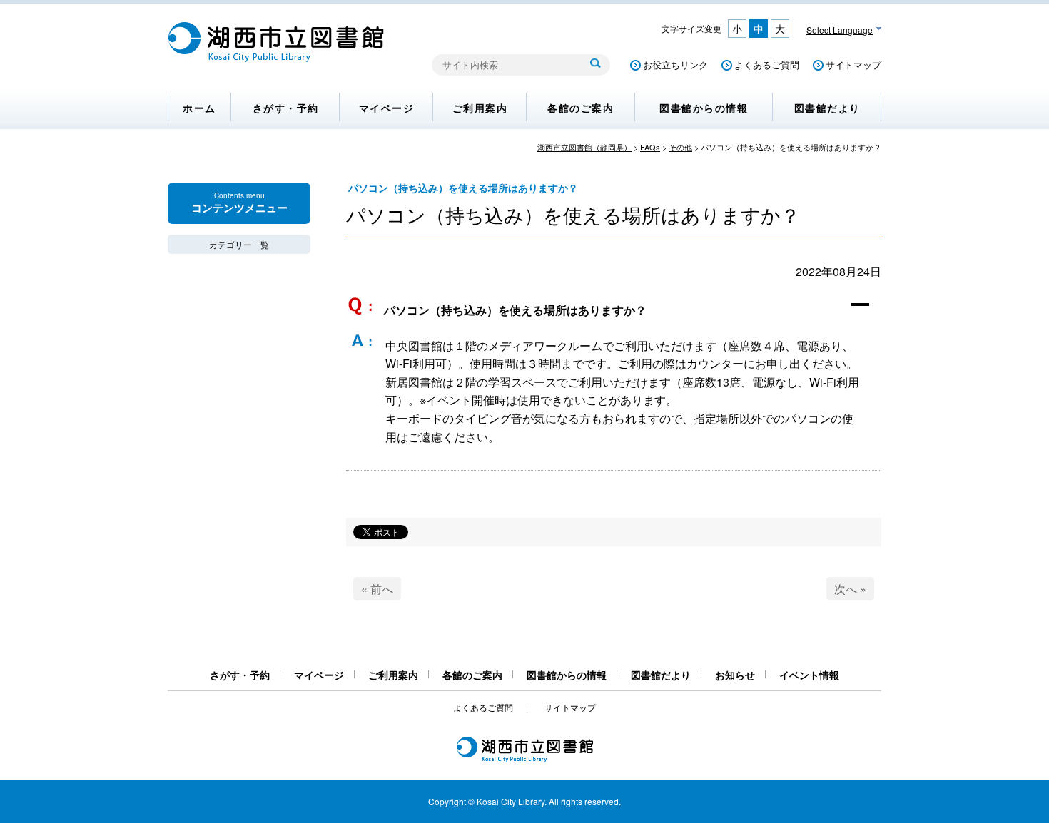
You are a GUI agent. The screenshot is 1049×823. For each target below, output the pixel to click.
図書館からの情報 (703, 108)
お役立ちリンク (675, 64)
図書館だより (827, 108)
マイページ (387, 108)
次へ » (850, 589)
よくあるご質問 (766, 64)
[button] (613, 311)
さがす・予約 (286, 108)
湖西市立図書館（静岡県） (584, 147)
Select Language (839, 30)
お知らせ (735, 675)
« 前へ (377, 589)
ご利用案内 (480, 108)
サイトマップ (853, 64)
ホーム (199, 108)
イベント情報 (809, 675)
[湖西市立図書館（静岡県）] (276, 58)
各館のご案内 (580, 108)
